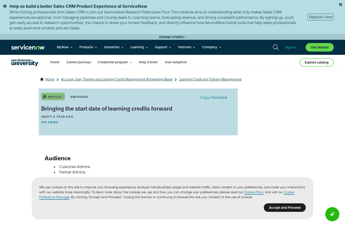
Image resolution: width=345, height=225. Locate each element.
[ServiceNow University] (24, 62)
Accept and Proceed (285, 207)
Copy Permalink (213, 97)
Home (49, 79)
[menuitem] (64, 47)
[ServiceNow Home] (28, 47)
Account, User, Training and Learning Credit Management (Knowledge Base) (116, 79)
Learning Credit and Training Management (210, 79)
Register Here (320, 17)
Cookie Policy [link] (254, 192)
